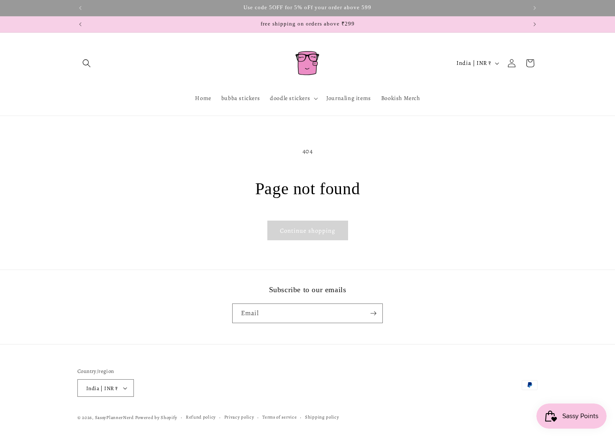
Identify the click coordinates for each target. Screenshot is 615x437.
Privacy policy (239, 417)
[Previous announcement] (80, 8)
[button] (86, 63)
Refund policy (201, 417)
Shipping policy (322, 417)
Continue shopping (308, 230)
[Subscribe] (373, 313)
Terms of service (279, 417)
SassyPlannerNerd (114, 417)
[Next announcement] (534, 8)
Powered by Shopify (156, 417)
